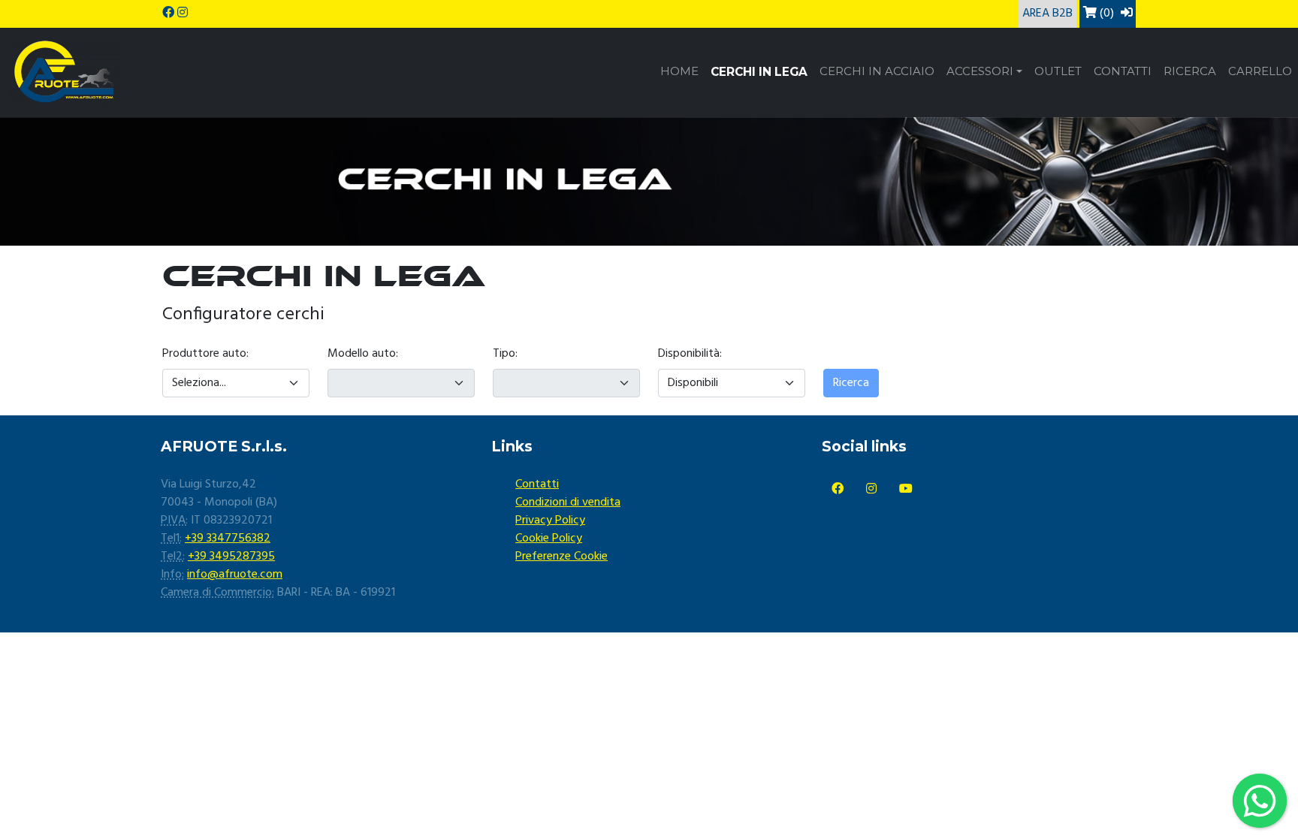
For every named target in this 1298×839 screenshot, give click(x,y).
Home (679, 71)
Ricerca (1190, 71)
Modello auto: (363, 354)
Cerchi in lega (759, 72)
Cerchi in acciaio (877, 71)
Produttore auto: (205, 354)
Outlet (1058, 71)
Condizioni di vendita (567, 502)
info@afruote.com (234, 574)
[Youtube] (905, 489)
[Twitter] (871, 489)
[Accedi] (1127, 13)
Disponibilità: (690, 354)
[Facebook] (837, 489)
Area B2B (1047, 13)
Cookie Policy (548, 538)
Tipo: (505, 354)
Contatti (1123, 71)
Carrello (1260, 71)
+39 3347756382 (227, 538)
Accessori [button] (979, 71)
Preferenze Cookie (561, 556)
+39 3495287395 (231, 556)
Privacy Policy (550, 520)
